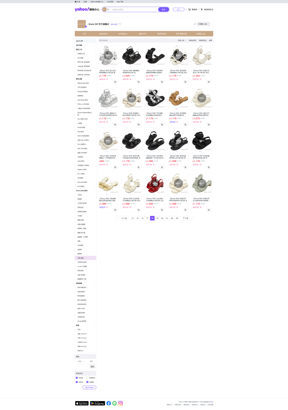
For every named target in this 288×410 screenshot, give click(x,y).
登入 (178, 9)
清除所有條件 (89, 387)
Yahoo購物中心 (87, 9)
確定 (92, 366)
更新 (211, 402)
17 (147, 218)
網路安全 (195, 404)
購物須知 (186, 404)
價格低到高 (192, 40)
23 (177, 218)
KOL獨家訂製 (181, 33)
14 (133, 218)
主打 (84, 33)
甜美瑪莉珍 (162, 33)
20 (162, 218)
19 (157, 218)
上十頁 (124, 218)
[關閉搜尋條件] (108, 9)
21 (167, 218)
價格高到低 (202, 40)
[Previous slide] (99, 55)
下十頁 (185, 218)
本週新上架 (202, 24)
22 (172, 218)
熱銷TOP (142, 33)
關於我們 (178, 404)
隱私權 (202, 404)
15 (137, 218)
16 (142, 218)
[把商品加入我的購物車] (115, 81)
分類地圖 (210, 404)
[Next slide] (116, 55)
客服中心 (170, 404)
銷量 (210, 40)
